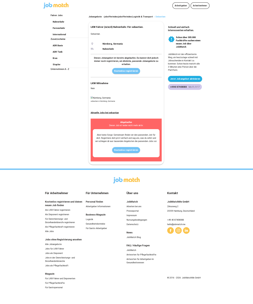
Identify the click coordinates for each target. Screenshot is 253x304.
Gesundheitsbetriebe (95, 224)
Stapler (56, 64)
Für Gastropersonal (54, 287)
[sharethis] (170, 230)
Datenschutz (132, 224)
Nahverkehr (58, 22)
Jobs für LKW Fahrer (54, 248)
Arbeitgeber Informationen (98, 206)
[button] (70, 22)
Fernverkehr (59, 28)
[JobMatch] (56, 6)
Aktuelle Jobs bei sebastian (105, 112)
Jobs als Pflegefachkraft (56, 265)
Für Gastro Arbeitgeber (96, 228)
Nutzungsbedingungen (136, 220)
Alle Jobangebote (53, 244)
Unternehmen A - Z (60, 69)
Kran (55, 58)
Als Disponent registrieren (57, 214)
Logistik (89, 219)
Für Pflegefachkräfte (55, 283)
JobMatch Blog (133, 237)
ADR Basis (58, 45)
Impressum (131, 215)
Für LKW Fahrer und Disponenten (60, 278)
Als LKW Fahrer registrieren (57, 210)
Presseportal (132, 211)
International (59, 34)
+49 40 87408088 (175, 220)
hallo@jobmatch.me (176, 224)
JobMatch (131, 250)
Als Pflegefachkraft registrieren (60, 227)
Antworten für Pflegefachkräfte (141, 254)
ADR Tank (57, 52)
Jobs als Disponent (54, 253)
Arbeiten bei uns (133, 206)
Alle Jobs (49, 231)
